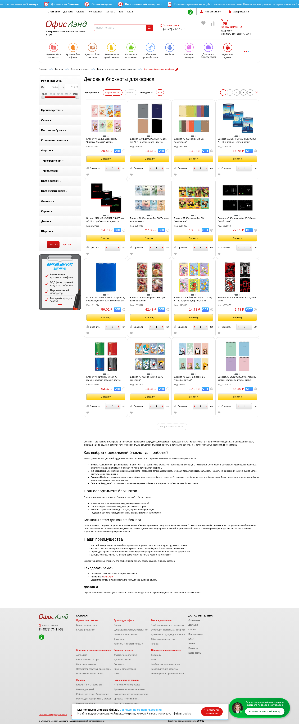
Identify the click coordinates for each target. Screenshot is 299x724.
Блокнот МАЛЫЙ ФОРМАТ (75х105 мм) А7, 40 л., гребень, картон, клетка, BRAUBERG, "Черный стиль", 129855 (105, 220)
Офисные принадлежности (166, 650)
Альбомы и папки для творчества (167, 625)
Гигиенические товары (126, 680)
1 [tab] (60, 304)
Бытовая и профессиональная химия (97, 650)
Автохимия (81, 655)
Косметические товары (87, 659)
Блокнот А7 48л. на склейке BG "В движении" (146, 378)
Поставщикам (95, 11)
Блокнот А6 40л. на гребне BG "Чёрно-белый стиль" (237, 220)
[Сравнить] (213, 28)
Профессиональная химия (89, 673)
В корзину (106, 159)
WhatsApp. (108, 577)
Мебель (80, 680)
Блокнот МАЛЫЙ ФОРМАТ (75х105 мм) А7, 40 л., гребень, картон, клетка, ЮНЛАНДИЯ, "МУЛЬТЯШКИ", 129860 (193, 299)
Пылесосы (119, 664)
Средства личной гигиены (126, 699)
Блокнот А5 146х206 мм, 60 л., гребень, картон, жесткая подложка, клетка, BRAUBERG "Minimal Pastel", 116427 (237, 379)
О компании (54, 11)
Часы (116, 673)
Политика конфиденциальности (53, 714)
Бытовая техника (123, 650)
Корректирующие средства (164, 669)
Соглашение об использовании (141, 709)
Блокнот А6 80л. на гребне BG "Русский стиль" (237, 299)
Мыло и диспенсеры (86, 664)
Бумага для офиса (124, 620)
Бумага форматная (85, 630)
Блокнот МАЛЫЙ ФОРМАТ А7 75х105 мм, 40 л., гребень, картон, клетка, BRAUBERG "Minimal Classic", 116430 (148, 141)
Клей (153, 659)
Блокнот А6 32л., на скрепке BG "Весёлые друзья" (189, 378)
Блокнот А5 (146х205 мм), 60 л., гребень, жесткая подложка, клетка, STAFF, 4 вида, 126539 (103, 379)
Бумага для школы (161, 620)
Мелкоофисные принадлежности (167, 673)
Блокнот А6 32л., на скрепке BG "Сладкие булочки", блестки (101, 140)
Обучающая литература (163, 639)
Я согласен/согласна (211, 712)
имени (129, 92)
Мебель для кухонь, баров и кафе (92, 694)
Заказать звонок (171, 25)
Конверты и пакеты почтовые (128, 644)
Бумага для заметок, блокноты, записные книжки (138, 630)
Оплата (80, 11)
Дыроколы (156, 655)
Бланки (117, 625)
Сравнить (94, 168)
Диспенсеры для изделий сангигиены (132, 694)
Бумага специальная (86, 625)
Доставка (68, 11)
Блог (121, 11)
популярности (112, 92)
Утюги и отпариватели (125, 669)
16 (159, 92)
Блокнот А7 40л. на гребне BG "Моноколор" (189, 140)
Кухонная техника (122, 659)
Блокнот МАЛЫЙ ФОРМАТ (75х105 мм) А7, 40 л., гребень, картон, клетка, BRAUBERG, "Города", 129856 (237, 141)
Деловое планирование (125, 634)
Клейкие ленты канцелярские (165, 664)
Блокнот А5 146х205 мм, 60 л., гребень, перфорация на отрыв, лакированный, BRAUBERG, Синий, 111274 (105, 299)
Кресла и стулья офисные (89, 685)
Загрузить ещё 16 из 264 (172, 426)
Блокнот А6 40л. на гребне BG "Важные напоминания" (149, 220)
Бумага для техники (87, 620)
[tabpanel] (60, 282)
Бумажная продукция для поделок (168, 634)
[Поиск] (149, 28)
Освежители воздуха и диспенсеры (93, 669)
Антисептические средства (127, 685)
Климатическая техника (125, 655)
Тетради (155, 644)
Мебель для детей (85, 689)
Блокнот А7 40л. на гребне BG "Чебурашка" (189, 220)
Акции (130, 11)
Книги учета (119, 639)
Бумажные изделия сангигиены (129, 689)
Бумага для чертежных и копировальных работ (174, 630)
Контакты (110, 11)
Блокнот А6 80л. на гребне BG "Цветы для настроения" (148, 299)
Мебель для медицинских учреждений (95, 699)
